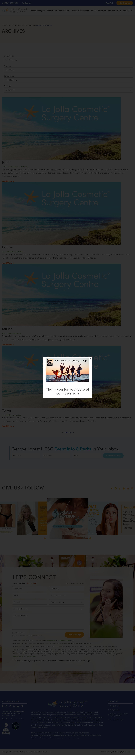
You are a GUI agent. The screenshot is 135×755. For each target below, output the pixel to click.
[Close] (90, 358)
